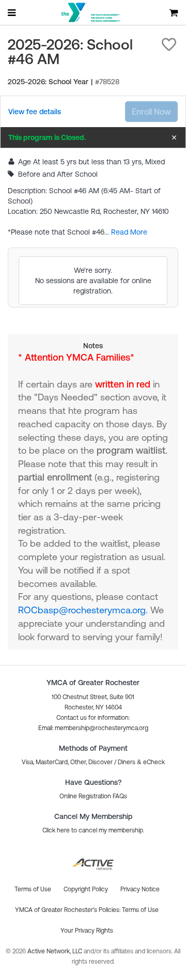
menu (12, 12)
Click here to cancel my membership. (93, 830)
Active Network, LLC (55, 951)
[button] (169, 44)
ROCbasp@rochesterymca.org (82, 610)
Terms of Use (140, 910)
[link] (34, 111)
